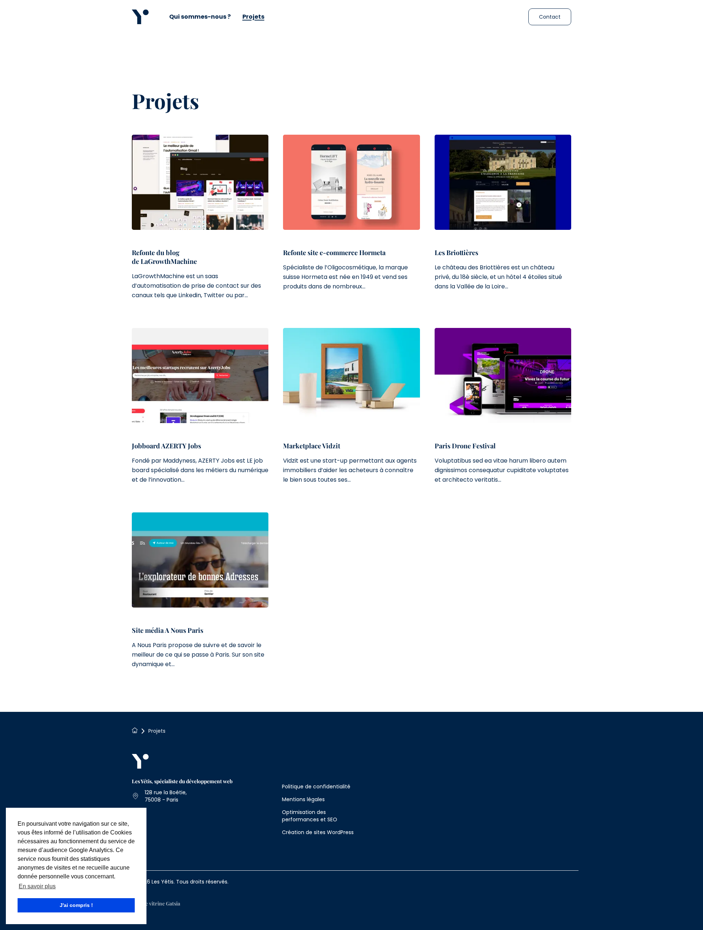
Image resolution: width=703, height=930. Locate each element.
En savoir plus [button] (37, 886)
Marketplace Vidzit (311, 445)
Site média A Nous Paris (167, 630)
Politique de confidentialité (316, 786)
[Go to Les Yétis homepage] (140, 762)
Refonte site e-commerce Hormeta (334, 252)
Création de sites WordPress (318, 832)
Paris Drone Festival (465, 445)
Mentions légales (303, 799)
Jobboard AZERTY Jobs (166, 445)
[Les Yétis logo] (140, 17)
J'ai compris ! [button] (76, 905)
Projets (253, 16)
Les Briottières (456, 252)
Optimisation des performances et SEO (309, 815)
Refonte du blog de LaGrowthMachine (164, 257)
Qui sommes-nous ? (200, 16)
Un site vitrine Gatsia (156, 903)
